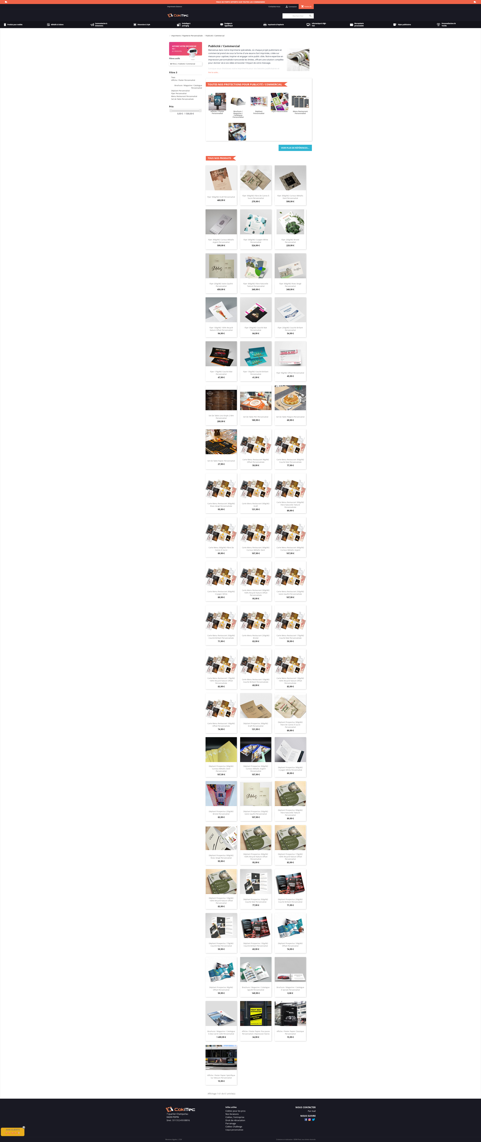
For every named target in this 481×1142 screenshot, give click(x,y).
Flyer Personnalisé (179, 93)
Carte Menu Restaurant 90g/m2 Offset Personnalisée (256, 460)
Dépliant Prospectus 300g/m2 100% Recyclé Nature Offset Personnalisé (255, 856)
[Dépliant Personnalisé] (259, 101)
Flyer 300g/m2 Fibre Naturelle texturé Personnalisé (255, 284)
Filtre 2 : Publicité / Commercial (183, 64)
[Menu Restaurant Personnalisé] (300, 101)
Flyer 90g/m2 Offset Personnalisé (290, 373)
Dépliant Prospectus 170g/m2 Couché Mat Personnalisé (221, 944)
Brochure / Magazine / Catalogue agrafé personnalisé (256, 988)
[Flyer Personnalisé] (279, 101)
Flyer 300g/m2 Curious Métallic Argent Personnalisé (221, 240)
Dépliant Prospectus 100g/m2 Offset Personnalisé (290, 944)
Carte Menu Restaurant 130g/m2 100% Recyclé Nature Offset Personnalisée (290, 680)
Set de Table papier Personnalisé (221, 461)
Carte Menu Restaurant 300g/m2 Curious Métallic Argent (290, 548)
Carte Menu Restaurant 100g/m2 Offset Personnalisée (221, 724)
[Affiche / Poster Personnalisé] (217, 101)
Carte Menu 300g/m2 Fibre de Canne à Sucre (221, 548)
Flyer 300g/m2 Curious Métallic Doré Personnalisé (290, 196)
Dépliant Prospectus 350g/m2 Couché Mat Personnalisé (255, 900)
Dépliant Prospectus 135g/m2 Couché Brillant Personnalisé (255, 944)
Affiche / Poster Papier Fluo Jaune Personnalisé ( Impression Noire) (256, 1032)
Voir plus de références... (295, 147)
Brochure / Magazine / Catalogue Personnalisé (238, 114)
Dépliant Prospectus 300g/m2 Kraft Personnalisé (255, 724)
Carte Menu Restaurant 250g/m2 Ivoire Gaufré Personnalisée (290, 592)
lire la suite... (213, 72)
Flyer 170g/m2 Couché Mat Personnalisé (221, 372)
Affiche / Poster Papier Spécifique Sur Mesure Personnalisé (221, 1076)
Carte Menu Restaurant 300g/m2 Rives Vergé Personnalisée (221, 504)
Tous (173, 77)
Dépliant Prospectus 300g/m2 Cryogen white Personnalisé (290, 768)
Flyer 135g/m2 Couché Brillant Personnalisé (255, 372)
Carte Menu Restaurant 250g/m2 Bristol (255, 636)
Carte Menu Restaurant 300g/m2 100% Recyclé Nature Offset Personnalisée (255, 592)
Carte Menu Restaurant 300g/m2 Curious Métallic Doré (255, 548)
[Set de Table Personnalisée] (237, 131)
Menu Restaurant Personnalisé (184, 96)
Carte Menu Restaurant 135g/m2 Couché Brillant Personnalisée (255, 680)
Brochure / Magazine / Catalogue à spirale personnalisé (290, 988)
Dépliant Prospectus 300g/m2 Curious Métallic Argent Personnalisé (255, 768)
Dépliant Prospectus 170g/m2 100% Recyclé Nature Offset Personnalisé (290, 856)
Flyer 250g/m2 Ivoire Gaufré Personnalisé (221, 284)
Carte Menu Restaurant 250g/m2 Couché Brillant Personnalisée (221, 636)
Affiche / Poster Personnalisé (183, 80)
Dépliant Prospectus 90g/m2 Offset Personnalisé (221, 988)
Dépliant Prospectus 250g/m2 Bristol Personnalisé (221, 812)
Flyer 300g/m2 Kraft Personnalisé (221, 197)
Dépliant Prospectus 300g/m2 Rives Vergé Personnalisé (221, 856)
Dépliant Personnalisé (180, 90)
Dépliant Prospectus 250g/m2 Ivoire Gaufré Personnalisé (255, 812)
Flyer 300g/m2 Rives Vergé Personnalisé (290, 284)
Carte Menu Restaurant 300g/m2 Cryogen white (221, 592)
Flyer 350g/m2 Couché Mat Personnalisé (256, 328)
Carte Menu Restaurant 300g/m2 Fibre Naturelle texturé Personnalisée (290, 504)
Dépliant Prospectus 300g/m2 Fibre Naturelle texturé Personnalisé (290, 812)
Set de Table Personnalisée (182, 99)
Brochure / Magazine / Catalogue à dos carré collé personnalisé (221, 1032)
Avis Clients (13, 1130)
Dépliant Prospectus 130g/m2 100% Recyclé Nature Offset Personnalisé (221, 900)
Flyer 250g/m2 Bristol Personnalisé (290, 240)
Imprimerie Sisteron (174, 6)
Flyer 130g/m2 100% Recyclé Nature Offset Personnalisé (221, 328)
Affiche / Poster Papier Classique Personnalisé (290, 1032)
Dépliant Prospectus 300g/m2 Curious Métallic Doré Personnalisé (221, 768)
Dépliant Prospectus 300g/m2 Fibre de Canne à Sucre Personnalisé (290, 724)
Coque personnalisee (234, 1130)
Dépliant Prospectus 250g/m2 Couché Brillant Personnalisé (290, 900)
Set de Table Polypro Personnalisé (290, 417)
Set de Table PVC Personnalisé (255, 417)
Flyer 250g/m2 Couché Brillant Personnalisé (290, 328)
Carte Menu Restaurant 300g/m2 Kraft (255, 504)
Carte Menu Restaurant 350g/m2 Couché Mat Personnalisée (290, 460)
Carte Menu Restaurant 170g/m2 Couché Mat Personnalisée (290, 636)
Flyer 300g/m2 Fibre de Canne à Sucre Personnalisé (255, 196)
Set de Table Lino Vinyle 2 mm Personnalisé (221, 416)
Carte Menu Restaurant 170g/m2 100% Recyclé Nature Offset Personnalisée (221, 680)
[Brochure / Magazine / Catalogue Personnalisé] (238, 101)
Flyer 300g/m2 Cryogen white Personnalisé (256, 240)
